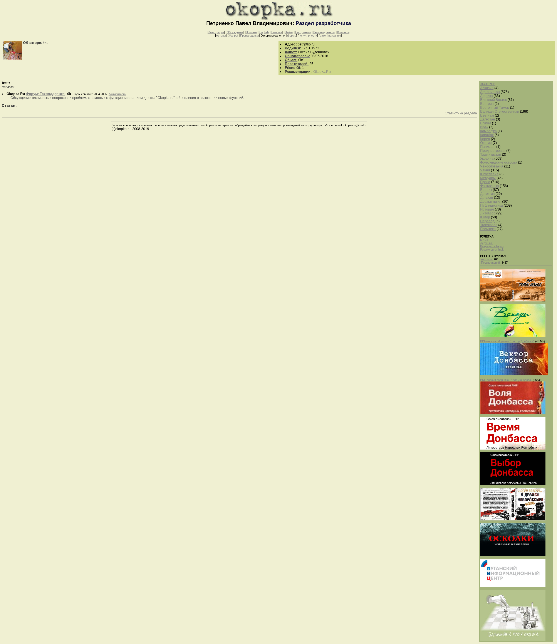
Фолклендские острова (498, 162)
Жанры (233, 35)
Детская (486, 197)
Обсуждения (235, 32)
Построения (303, 32)
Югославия (489, 174)
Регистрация (216, 32)
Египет (485, 123)
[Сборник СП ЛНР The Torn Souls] (512, 300)
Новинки (251, 32)
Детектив (487, 194)
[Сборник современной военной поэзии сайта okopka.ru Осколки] (512, 555)
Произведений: (491, 262)
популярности (308, 35)
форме (291, 35)
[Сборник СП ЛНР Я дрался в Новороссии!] (512, 519)
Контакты (343, 32)
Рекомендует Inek (492, 249)
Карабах (487, 135)
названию (334, 35)
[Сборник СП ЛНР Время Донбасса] (512, 448)
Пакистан (487, 147)
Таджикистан (490, 154)
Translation (488, 225)
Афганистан (490, 92)
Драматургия (490, 201)
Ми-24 (484, 239)
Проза (485, 182)
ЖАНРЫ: (487, 84)
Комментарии (117, 94)
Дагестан (487, 119)
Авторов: (487, 259)
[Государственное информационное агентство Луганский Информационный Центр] (512, 586)
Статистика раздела (461, 113)
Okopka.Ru (322, 72)
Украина (486, 158)
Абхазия (486, 88)
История (487, 209)
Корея (485, 139)
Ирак (484, 127)
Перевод (487, 221)
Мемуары (488, 178)
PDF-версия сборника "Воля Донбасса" (506, 379)
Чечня (485, 170)
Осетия (486, 143)
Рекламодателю (324, 32)
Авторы (221, 35)
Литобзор (487, 213)
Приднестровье (492, 150)
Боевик (486, 190)
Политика (488, 229)
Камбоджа (488, 131)
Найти (289, 32)
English (264, 32)
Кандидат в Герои (491, 246)
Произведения (249, 35)
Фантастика (489, 186)
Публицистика (491, 205)
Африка (486, 96)
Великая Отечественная (499, 111)
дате (323, 35)
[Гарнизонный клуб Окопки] (512, 639)
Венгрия (487, 103)
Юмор (485, 217)
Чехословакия (491, 166)
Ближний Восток (493, 100)
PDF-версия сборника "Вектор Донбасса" (507, 341)
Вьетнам (487, 115)
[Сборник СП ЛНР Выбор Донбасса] (512, 484)
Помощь (276, 32)
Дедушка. (486, 243)
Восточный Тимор (494, 107)
